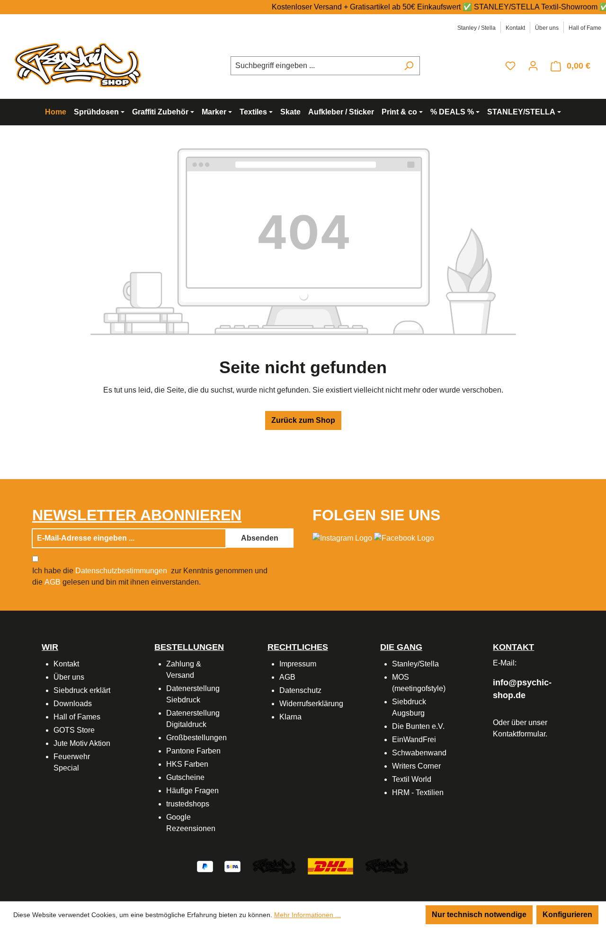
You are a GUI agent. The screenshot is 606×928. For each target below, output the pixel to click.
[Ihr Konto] (533, 65)
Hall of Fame (585, 28)
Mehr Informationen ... (307, 915)
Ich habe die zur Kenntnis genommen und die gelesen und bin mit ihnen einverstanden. (149, 576)
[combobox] (314, 65)
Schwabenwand (419, 753)
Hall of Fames (76, 717)
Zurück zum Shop (303, 420)
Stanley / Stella (476, 28)
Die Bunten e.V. (418, 726)
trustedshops (187, 804)
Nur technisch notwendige (479, 914)
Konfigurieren (567, 914)
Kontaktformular (519, 734)
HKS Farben (187, 764)
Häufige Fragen (192, 791)
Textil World (411, 779)
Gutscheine (185, 777)
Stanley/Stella (415, 664)
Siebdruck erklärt (81, 690)
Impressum (297, 664)
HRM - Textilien (418, 792)
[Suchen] (409, 65)
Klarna (290, 717)
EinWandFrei (414, 739)
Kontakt (515, 28)
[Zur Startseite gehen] (80, 64)
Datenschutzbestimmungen (121, 571)
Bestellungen (189, 647)
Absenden (259, 538)
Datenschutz (300, 690)
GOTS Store (74, 730)
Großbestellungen (196, 738)
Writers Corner (416, 766)
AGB (53, 582)
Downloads (72, 704)
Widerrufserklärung (311, 704)
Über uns (547, 28)
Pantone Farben (193, 751)
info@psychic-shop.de (522, 689)
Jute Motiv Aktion (81, 743)
